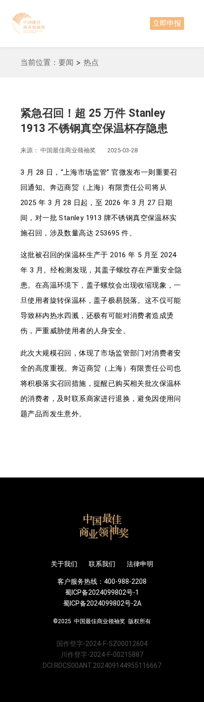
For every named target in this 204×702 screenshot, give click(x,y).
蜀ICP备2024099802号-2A (102, 603)
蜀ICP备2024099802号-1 (102, 592)
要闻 (66, 62)
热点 (91, 62)
